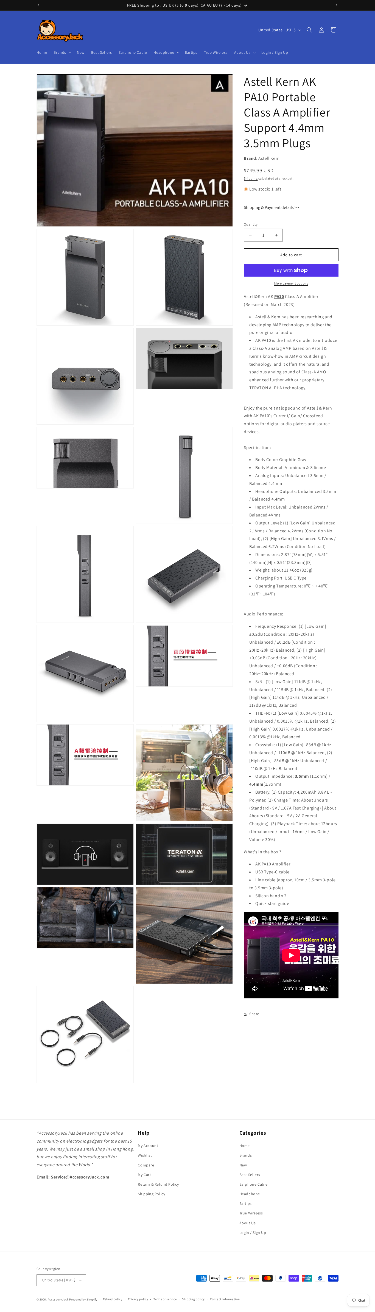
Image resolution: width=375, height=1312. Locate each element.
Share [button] (254, 1014)
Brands (245, 1155)
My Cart (144, 1174)
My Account (148, 1145)
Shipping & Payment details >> (271, 207)
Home (244, 1145)
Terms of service (165, 1299)
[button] (62, 52)
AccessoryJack (58, 1299)
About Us (247, 1222)
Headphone (249, 1193)
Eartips (245, 1203)
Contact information (225, 1299)
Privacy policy (138, 1299)
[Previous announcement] (38, 5)
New (243, 1165)
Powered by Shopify (83, 1299)
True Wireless (251, 1213)
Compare (146, 1165)
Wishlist (145, 1155)
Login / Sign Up (252, 1232)
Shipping (251, 178)
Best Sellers (249, 1174)
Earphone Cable (253, 1184)
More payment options (291, 283)
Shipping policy (193, 1299)
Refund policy (112, 1299)
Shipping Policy (151, 1193)
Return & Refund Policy (158, 1184)
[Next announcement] (337, 5)
